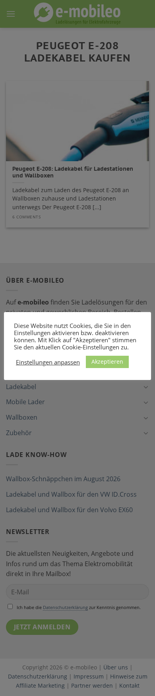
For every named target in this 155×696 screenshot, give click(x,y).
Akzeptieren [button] (107, 361)
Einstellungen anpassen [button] (48, 362)
